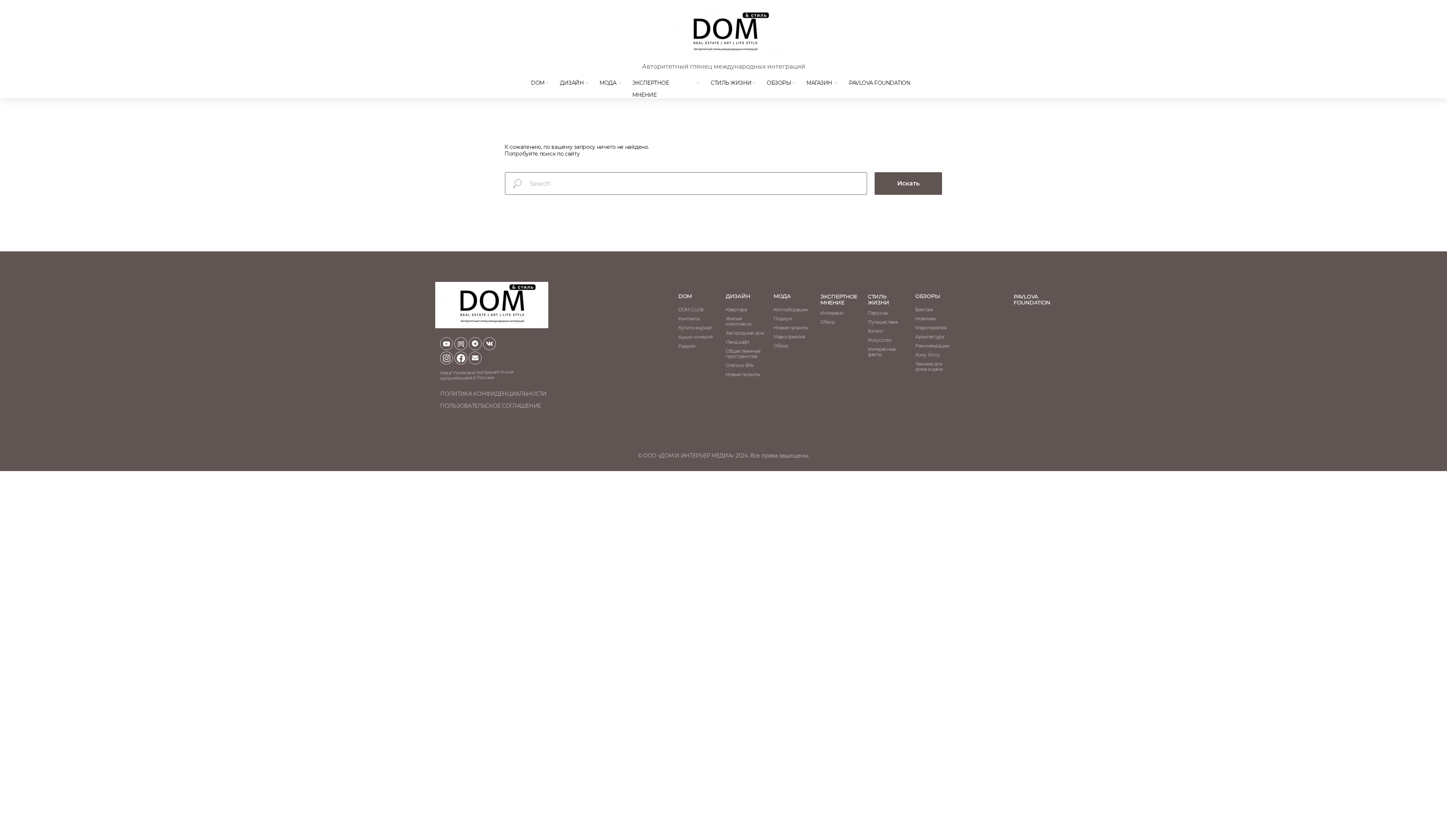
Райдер (686, 346)
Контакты (689, 318)
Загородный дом (745, 333)
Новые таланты (791, 327)
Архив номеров (695, 337)
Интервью (831, 313)
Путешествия (883, 322)
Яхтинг (875, 331)
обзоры (927, 296)
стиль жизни (878, 299)
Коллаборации (791, 309)
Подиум (783, 318)
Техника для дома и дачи (929, 366)
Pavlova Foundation (879, 83)
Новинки (925, 318)
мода (608, 83)
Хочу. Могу (927, 355)
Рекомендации (932, 346)
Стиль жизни (731, 83)
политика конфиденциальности (493, 393)
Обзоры (779, 83)
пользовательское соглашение (490, 405)
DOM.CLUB (691, 309)
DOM (538, 83)
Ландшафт (738, 342)
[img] (725, 33)
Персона (878, 313)
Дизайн (572, 83)
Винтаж (924, 309)
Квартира (736, 309)
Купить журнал (695, 327)
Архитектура (929, 337)
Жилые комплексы (738, 321)
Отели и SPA (740, 365)
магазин (819, 83)
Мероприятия (931, 327)
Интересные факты (882, 351)
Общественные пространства (743, 353)
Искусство (880, 340)
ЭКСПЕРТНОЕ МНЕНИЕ (838, 299)
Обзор (827, 322)
